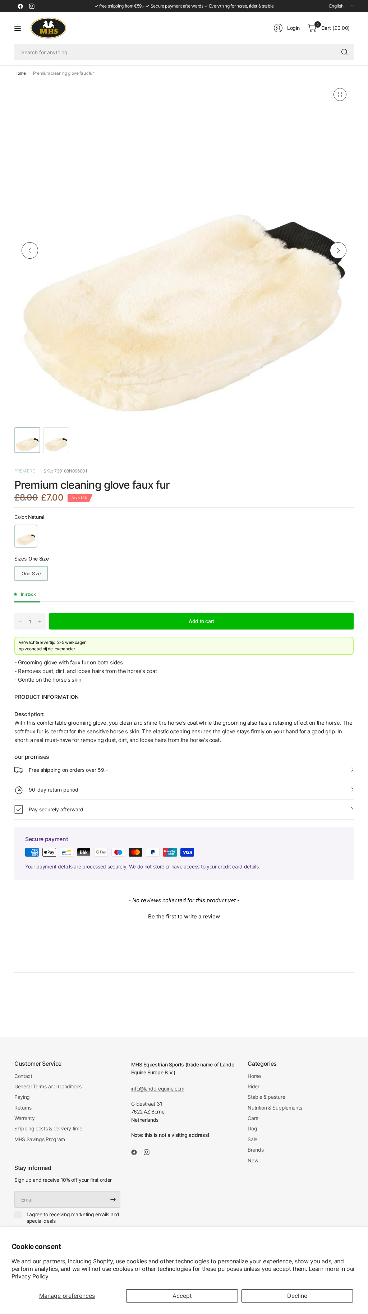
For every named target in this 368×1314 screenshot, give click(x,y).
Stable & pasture (266, 1097)
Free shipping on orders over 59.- (68, 770)
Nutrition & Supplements (275, 1108)
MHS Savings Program (39, 1139)
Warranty (24, 1118)
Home (20, 73)
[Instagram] (31, 6)
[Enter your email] (113, 1199)
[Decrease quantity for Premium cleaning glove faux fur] (20, 621)
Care (253, 1118)
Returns (23, 1108)
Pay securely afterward (56, 809)
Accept (182, 1295)
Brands (255, 1150)
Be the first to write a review (184, 916)
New (253, 1160)
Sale (252, 1139)
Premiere (24, 471)
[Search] (345, 52)
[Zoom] (340, 94)
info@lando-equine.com (157, 1088)
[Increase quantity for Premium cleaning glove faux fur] (39, 621)
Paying (22, 1097)
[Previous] (30, 250)
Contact (23, 1076)
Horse (254, 1076)
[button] (184, 915)
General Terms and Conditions (48, 1086)
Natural (26, 536)
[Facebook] (20, 6)
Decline (297, 1295)
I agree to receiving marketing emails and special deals (73, 1217)
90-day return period (53, 790)
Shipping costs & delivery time (48, 1128)
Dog (252, 1128)
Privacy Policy (30, 1276)
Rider (253, 1086)
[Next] (338, 250)
